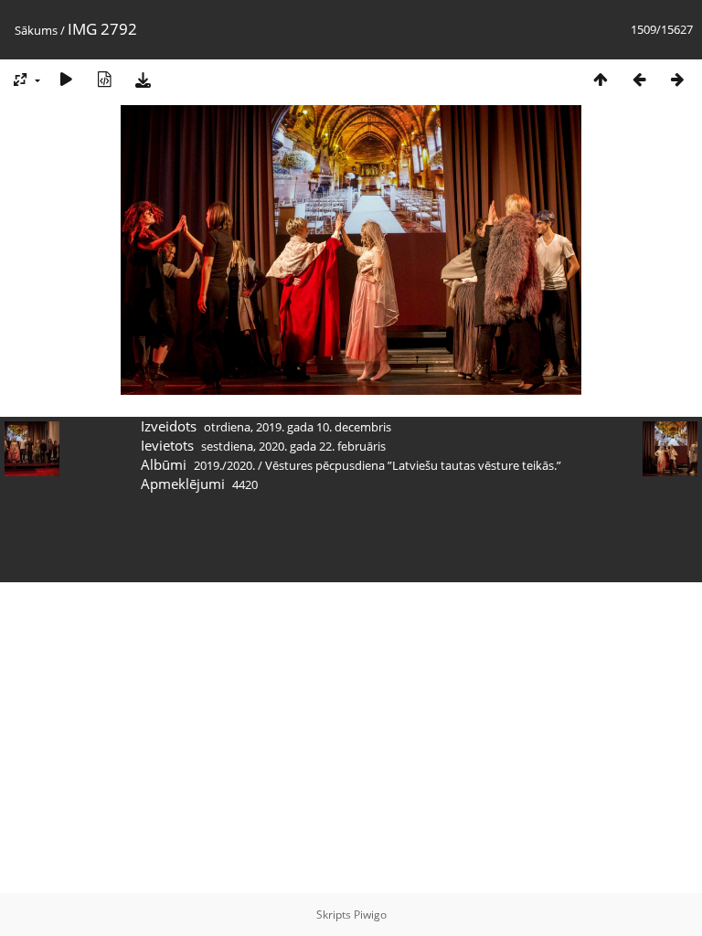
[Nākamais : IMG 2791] (677, 79)
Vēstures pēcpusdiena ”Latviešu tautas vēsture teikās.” (413, 465)
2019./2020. (224, 465)
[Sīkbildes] (600, 79)
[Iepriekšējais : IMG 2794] (639, 79)
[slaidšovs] (66, 79)
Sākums (36, 30)
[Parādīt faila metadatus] (104, 79)
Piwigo (370, 914)
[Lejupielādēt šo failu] (142, 79)
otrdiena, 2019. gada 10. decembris (297, 427)
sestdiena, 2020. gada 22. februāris (293, 446)
